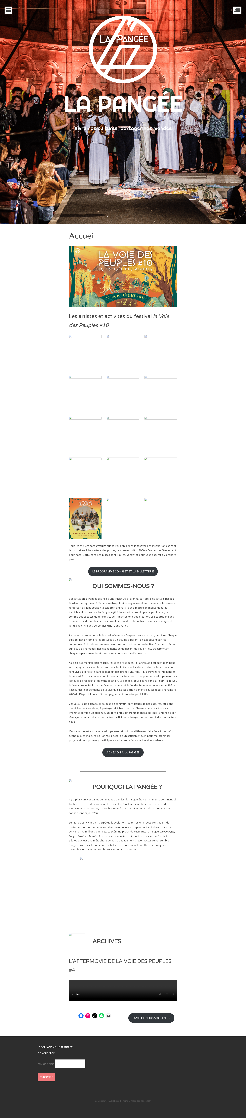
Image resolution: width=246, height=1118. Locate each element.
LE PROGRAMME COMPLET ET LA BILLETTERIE (123, 571)
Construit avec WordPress (107, 1100)
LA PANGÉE (123, 103)
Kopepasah (146, 1100)
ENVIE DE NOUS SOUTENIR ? (151, 1018)
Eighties (132, 1100)
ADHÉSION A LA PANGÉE (123, 752)
